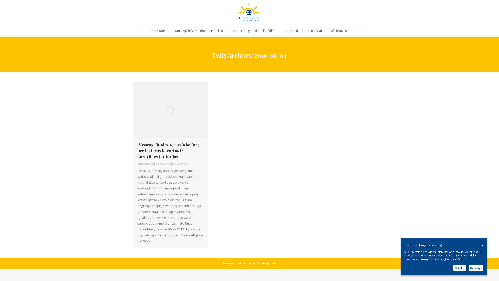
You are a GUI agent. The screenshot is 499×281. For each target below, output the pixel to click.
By (168, 163)
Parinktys (476, 268)
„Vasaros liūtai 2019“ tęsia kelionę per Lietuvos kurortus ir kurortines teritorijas (168, 150)
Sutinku (459, 268)
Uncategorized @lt (148, 163)
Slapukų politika (266, 263)
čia (459, 259)
